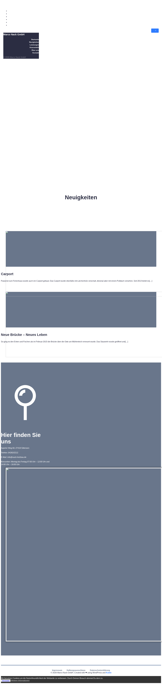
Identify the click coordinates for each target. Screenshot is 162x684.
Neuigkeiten (153, 14)
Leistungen (154, 17)
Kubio (108, 673)
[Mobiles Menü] (155, 31)
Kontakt (155, 25)
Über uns (155, 22)
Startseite (155, 11)
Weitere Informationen (20, 680)
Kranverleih (154, 19)
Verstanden (6, 681)
